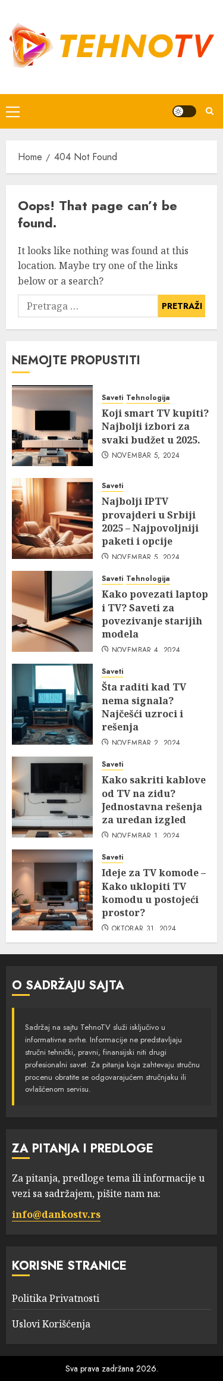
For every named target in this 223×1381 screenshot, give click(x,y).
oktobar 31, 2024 (144, 929)
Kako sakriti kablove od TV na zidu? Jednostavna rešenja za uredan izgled (154, 799)
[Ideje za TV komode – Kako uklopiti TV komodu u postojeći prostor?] (52, 889)
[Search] (209, 111)
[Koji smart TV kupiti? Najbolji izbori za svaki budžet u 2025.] (52, 425)
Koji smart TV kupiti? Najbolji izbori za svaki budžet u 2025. (155, 426)
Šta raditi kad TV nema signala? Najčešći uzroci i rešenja (144, 706)
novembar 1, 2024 (146, 836)
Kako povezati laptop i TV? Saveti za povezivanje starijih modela (155, 614)
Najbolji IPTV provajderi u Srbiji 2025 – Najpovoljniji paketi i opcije (150, 521)
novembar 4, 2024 (146, 650)
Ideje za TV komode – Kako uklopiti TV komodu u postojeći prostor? (154, 892)
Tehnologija (148, 398)
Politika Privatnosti (55, 1298)
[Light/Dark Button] (184, 111)
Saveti (112, 398)
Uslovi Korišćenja (51, 1323)
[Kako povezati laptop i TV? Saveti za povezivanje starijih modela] (52, 611)
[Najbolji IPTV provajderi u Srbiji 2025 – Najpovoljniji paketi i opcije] (52, 518)
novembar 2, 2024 (146, 743)
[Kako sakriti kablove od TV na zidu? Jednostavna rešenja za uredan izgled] (52, 797)
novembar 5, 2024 (146, 456)
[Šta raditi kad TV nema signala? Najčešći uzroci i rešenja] (52, 704)
